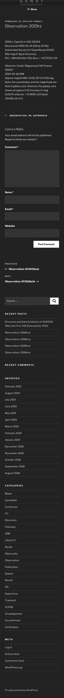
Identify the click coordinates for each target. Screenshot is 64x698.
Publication (11, 567)
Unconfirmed (12, 620)
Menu (34, 9)
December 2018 (14, 446)
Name (9, 192)
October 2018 (13, 459)
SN (30, 115)
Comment (12, 147)
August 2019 (12, 393)
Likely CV (10, 540)
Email (9, 209)
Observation (18, 115)
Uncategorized (13, 613)
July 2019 (10, 399)
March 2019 (12, 426)
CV (7, 513)
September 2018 (15, 466)
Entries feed (12, 654)
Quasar (9, 573)
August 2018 (12, 473)
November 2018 (14, 453)
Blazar (8, 493)
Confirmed (11, 506)
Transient (10, 600)
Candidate (11, 500)
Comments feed (14, 660)
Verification (11, 627)
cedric (38, 21)
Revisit (9, 580)
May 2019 (10, 413)
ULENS (9, 607)
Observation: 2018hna (17, 332)
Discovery (11, 520)
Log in (8, 647)
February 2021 (13, 386)
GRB (7, 533)
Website (10, 226)
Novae (8, 547)
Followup (10, 526)
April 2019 (11, 419)
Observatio (11, 553)
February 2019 (13, 433)
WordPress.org (13, 667)
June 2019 (11, 406)
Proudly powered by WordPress (21, 690)
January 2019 (12, 439)
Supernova (40, 115)
